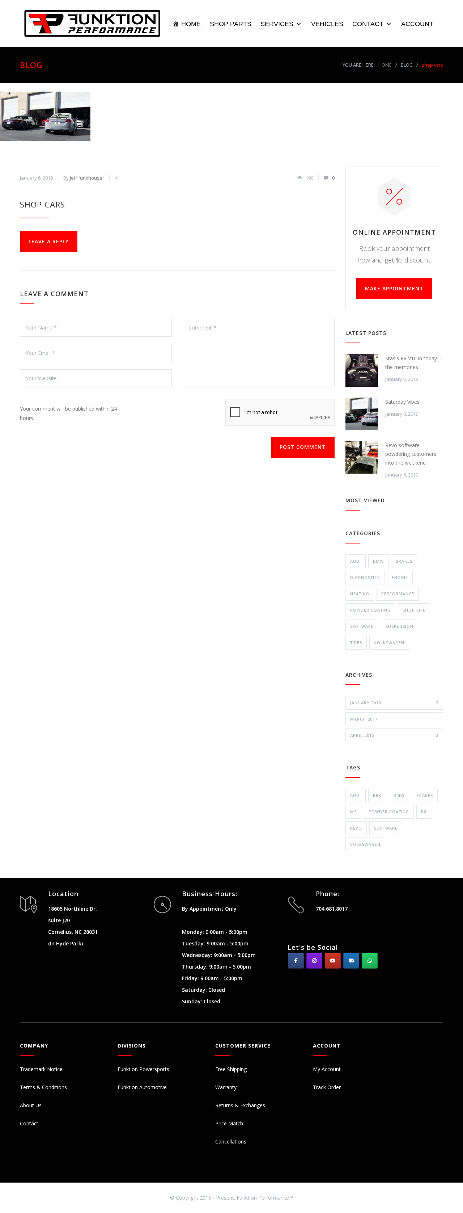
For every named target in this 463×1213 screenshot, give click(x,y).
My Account (327, 1069)
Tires (356, 642)
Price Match (229, 1123)
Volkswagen (389, 642)
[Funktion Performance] (96, 23)
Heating (359, 593)
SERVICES (276, 24)
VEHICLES (327, 24)
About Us (31, 1105)
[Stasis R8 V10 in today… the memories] (361, 370)
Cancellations (230, 1141)
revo (356, 828)
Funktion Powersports (143, 1069)
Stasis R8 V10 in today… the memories (413, 362)
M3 (353, 811)
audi (355, 795)
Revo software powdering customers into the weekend (410, 454)
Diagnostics (365, 577)
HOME (191, 24)
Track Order (327, 1087)
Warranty (226, 1087)
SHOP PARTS (230, 24)
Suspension (399, 626)
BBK (377, 795)
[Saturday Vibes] (361, 414)
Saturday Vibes (402, 401)
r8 (423, 811)
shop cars (42, 204)
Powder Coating (370, 610)
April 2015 (394, 735)
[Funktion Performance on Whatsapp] (370, 961)
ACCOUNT (417, 24)
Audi (355, 561)
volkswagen (365, 844)
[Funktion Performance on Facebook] (296, 961)
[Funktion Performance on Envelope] (351, 961)
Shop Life (414, 610)
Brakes (404, 561)
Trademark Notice (41, 1069)
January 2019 (394, 702)
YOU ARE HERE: (359, 65)
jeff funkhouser (87, 178)
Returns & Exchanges (240, 1105)
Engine (400, 577)
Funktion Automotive (142, 1087)
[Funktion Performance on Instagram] (314, 961)
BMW (378, 561)
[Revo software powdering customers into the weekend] (361, 457)
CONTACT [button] (367, 24)
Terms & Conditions (43, 1087)
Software (362, 626)
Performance (397, 593)
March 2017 (394, 719)
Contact (29, 1123)
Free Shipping (231, 1069)
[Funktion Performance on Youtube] (333, 961)
